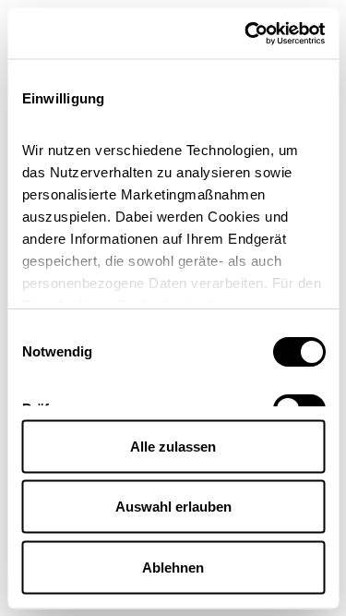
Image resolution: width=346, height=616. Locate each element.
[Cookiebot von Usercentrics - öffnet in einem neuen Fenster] (246, 33)
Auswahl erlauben (173, 506)
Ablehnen (173, 566)
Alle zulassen (173, 445)
